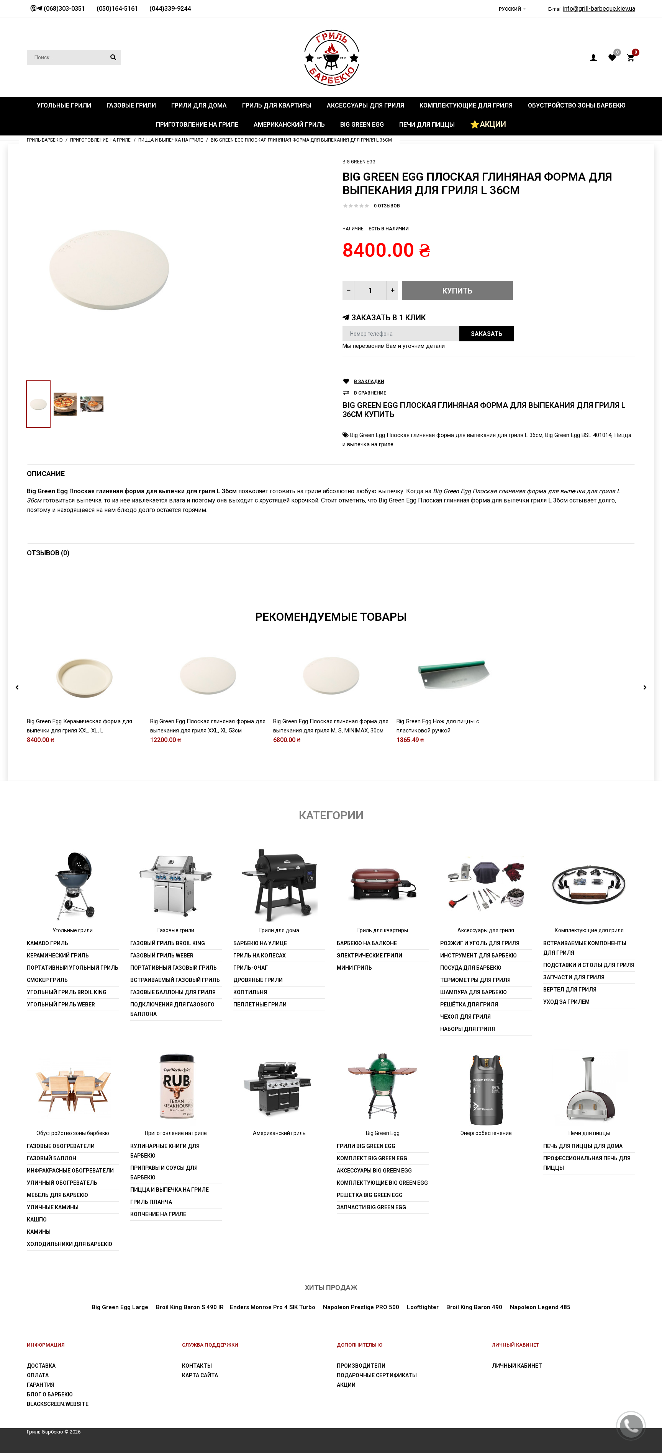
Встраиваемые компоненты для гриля (584, 948)
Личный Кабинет (517, 1366)
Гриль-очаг (250, 968)
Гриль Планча (151, 1202)
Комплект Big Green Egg (372, 1158)
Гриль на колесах (259, 955)
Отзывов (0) (48, 553)
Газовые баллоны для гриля (173, 992)
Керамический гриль (58, 955)
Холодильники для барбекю (69, 1244)
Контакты (197, 1366)
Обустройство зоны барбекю (72, 1133)
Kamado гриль (47, 943)
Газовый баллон (51, 1158)
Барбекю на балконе (367, 943)
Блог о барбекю (50, 1394)
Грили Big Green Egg (366, 1146)
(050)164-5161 (117, 8)
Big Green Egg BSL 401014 (578, 435)
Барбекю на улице (260, 943)
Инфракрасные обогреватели (70, 1171)
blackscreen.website (57, 1404)
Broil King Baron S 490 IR (190, 1307)
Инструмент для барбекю (478, 955)
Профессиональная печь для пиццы (587, 1163)
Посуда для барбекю (470, 968)
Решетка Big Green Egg (370, 1195)
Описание (46, 474)
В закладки (369, 381)
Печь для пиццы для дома (583, 1146)
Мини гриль (354, 968)
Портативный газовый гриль (173, 968)
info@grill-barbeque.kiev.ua (599, 8)
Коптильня (250, 992)
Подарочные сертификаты (377, 1375)
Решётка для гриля (469, 1004)
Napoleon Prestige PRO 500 (361, 1307)
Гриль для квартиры (382, 930)
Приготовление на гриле (176, 1133)
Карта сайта (200, 1375)
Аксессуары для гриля (485, 930)
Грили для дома (279, 930)
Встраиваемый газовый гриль (175, 980)
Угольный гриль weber (61, 1004)
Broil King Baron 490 (474, 1307)
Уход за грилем (566, 1002)
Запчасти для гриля (574, 977)
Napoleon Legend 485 (540, 1307)
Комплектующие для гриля (589, 930)
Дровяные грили (258, 980)
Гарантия (40, 1385)
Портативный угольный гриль (72, 968)
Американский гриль (279, 1133)
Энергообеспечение (486, 1133)
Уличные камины (53, 1207)
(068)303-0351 (63, 8)
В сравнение (370, 393)
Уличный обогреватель (62, 1183)
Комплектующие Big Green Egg (382, 1183)
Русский (510, 9)
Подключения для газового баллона (172, 1009)
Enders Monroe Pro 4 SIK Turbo (272, 1307)
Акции (346, 1385)
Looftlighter (423, 1307)
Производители (361, 1366)
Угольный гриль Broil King (67, 992)
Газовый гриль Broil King (167, 943)
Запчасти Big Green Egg (371, 1207)
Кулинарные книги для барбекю (165, 1151)
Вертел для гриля (569, 990)
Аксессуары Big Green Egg (374, 1171)
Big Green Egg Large (120, 1307)
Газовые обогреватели (61, 1146)
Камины (39, 1232)
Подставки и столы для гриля (588, 965)
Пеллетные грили (260, 1004)
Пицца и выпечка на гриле (169, 1190)
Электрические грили (369, 955)
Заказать (486, 334)
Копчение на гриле (158, 1214)
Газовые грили (175, 930)
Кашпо (37, 1220)
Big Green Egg (358, 162)
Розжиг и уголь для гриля (479, 943)
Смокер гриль (47, 980)
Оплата (38, 1375)
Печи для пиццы (589, 1133)
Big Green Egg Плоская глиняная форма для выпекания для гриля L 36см (446, 435)
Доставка (41, 1366)
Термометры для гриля (475, 980)
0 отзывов (387, 206)
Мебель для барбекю (57, 1195)
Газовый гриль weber (161, 955)
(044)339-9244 (170, 8)
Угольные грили (72, 930)
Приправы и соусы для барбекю (164, 1173)
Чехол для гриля (465, 1017)
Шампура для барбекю (473, 992)
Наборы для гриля (467, 1029)
